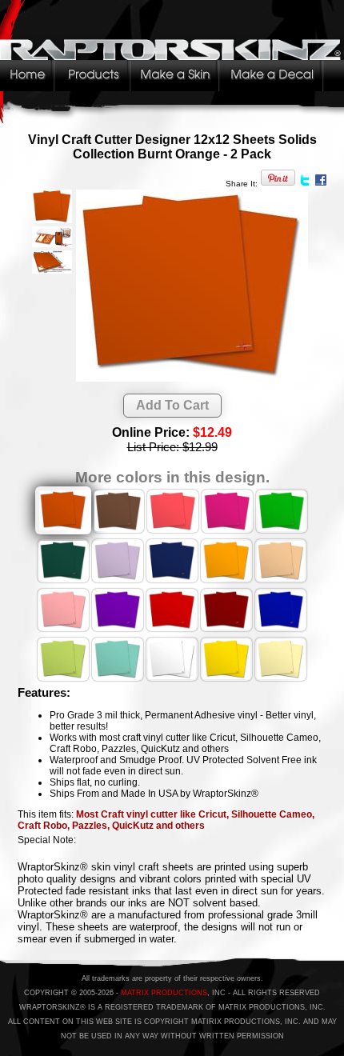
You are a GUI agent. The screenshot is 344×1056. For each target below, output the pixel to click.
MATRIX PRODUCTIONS (164, 993)
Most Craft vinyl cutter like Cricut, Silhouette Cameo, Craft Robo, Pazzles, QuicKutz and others (166, 820)
